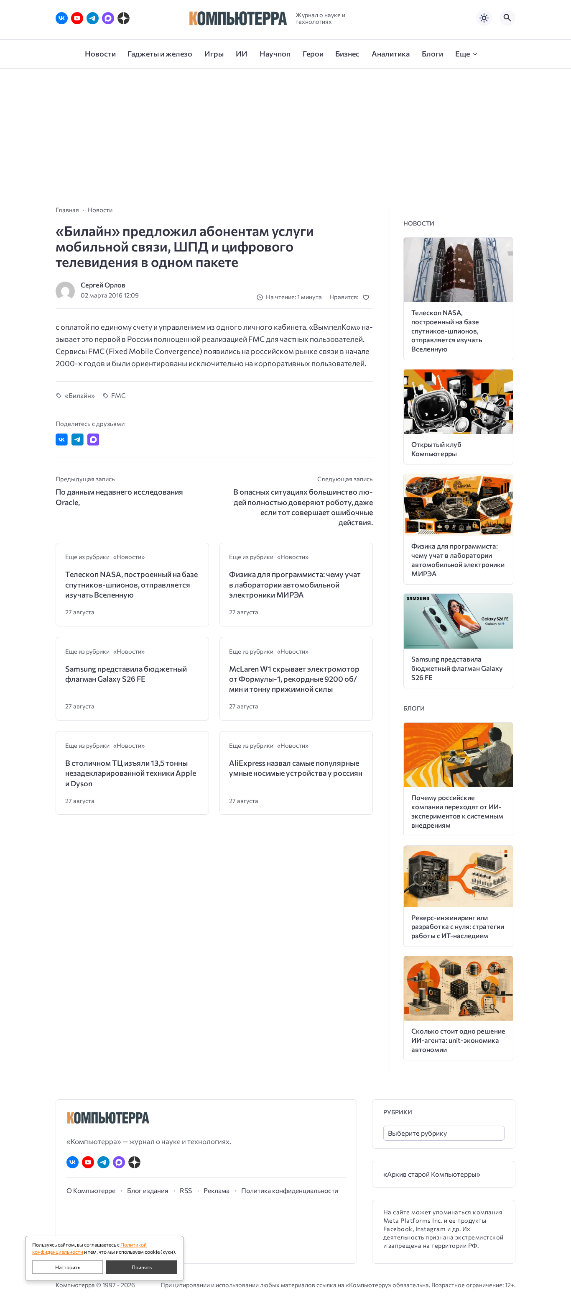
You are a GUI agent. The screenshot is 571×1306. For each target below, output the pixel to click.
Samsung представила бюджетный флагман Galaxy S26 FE (126, 673)
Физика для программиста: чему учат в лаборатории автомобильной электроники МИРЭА (295, 584)
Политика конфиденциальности (289, 1190)
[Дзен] (123, 18)
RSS (186, 1190)
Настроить (67, 1267)
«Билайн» (80, 395)
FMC (118, 395)
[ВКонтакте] (62, 18)
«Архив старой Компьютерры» (431, 1174)
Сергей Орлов (103, 285)
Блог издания (147, 1190)
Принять (142, 1267)
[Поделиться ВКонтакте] (62, 440)
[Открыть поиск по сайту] (507, 18)
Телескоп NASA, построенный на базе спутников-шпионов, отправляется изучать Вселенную (131, 584)
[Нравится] (367, 297)
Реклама (216, 1190)
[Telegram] (93, 18)
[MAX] (108, 18)
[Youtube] (77, 18)
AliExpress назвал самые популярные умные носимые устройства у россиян (295, 767)
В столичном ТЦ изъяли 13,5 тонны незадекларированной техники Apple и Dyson (130, 773)
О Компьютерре (90, 1190)
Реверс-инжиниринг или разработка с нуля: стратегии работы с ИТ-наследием (457, 926)
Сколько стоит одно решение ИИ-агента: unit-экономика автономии (458, 1040)
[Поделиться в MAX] (93, 440)
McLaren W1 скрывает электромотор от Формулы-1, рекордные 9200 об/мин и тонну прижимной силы (294, 679)
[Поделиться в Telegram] (77, 440)
